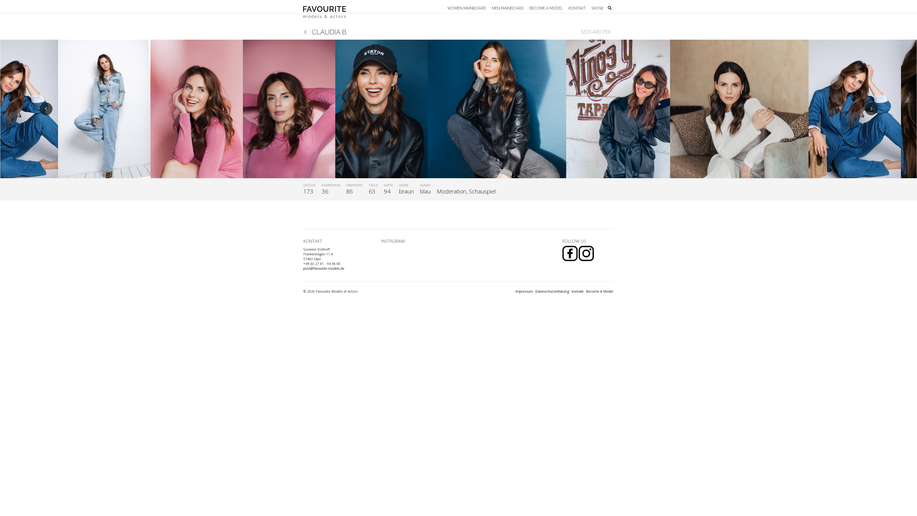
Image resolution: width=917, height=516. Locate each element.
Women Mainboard (466, 8)
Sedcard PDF (596, 32)
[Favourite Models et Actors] (326, 7)
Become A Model (545, 8)
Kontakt (577, 8)
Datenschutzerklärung (552, 291)
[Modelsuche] (610, 8)
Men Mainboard (507, 8)
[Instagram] (586, 253)
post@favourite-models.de (323, 268)
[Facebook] (570, 253)
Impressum (524, 291)
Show (597, 8)
